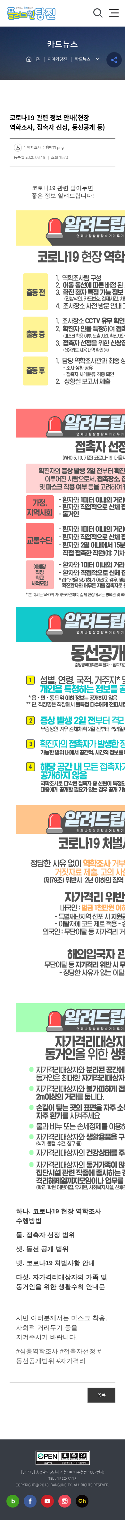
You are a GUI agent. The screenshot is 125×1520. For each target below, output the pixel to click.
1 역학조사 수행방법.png (44, 147)
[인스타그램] (64, 1501)
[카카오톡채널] (82, 1501)
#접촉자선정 (78, 1351)
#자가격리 (71, 1360)
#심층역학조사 (37, 1351)
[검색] (98, 13)
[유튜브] (47, 1501)
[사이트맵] (114, 13)
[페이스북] (30, 1501)
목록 (101, 1394)
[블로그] (12, 1501)
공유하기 (114, 59)
